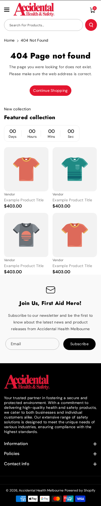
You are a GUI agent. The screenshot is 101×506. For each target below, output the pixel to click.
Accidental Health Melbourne (41, 490)
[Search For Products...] (91, 25)
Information (16, 443)
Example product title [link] (24, 200)
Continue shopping (50, 90)
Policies (11, 453)
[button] (7, 9)
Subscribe (79, 343)
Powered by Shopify (80, 490)
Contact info (16, 464)
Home (9, 40)
